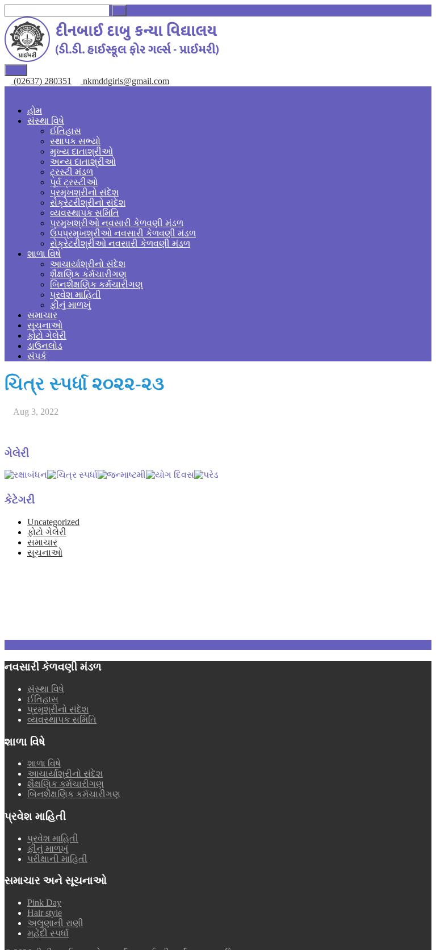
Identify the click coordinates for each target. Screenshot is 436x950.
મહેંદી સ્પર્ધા (48, 933)
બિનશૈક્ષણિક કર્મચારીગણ (96, 284)
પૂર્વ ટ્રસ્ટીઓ (74, 182)
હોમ (34, 110)
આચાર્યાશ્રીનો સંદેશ (87, 264)
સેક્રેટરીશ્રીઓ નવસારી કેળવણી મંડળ (120, 243)
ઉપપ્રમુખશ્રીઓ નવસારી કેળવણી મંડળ (123, 233)
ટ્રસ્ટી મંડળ (71, 172)
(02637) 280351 (41, 81)
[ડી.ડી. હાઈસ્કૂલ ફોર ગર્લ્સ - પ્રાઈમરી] (112, 59)
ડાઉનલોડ (44, 346)
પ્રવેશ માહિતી (75, 294)
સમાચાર (42, 315)
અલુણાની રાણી (55, 923)
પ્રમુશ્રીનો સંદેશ (58, 709)
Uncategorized (53, 522)
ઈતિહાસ (65, 131)
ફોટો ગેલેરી (46, 335)
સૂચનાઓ (44, 325)
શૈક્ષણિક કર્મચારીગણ (88, 274)
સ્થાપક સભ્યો (75, 141)
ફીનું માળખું (70, 305)
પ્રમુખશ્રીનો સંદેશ (84, 192)
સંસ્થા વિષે (45, 121)
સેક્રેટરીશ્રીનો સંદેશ (87, 202)
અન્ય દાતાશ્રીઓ (83, 161)
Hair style (44, 913)
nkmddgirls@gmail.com (125, 81)
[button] (119, 10)
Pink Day (44, 902)
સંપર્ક (37, 356)
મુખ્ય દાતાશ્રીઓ (81, 151)
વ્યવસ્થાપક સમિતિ (84, 213)
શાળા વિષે (44, 254)
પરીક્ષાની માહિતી (57, 859)
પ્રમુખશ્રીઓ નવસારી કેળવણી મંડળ (116, 223)
